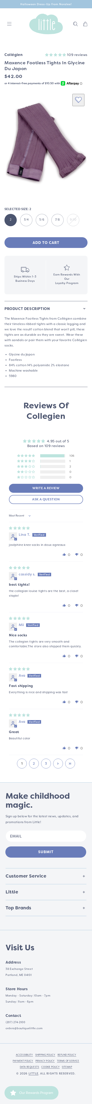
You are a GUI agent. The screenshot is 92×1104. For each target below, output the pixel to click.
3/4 (26, 220)
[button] (75, 24)
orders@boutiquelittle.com (24, 1028)
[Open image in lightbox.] (46, 142)
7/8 (57, 220)
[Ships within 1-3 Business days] (25, 275)
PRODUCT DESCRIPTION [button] (27, 308)
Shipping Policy (45, 1055)
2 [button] (34, 763)
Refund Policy (67, 1055)
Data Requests (29, 1067)
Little (33, 1073)
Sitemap (67, 1067)
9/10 (73, 220)
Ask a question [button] (46, 499)
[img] (19, 528)
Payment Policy (23, 1061)
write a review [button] (45, 488)
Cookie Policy (50, 1067)
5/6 (41, 220)
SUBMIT (46, 852)
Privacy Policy (45, 1061)
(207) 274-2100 (15, 1022)
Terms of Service (68, 1061)
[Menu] (9, 24)
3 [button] (46, 763)
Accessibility (24, 1055)
